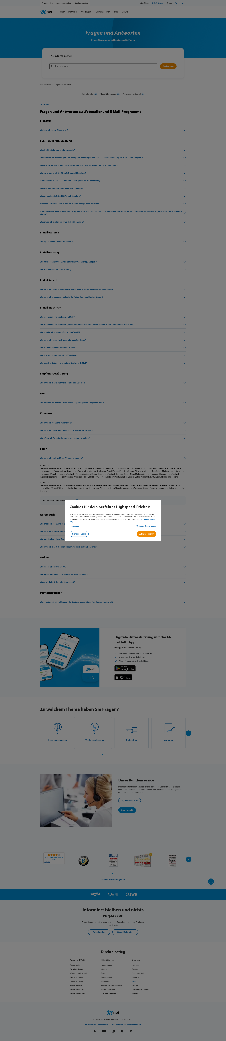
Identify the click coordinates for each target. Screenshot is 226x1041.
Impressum (74, 526)
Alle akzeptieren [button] (146, 534)
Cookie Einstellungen (147, 526)
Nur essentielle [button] (79, 534)
